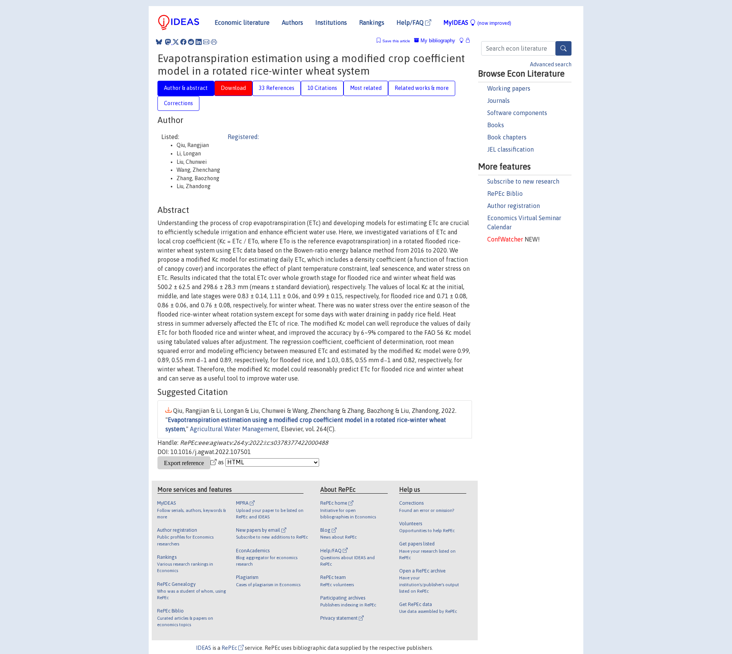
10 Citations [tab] (322, 88)
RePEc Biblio (505, 193)
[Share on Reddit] (191, 41)
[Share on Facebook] (183, 41)
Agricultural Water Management (234, 428)
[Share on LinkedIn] (199, 41)
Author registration (513, 205)
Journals (498, 100)
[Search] (563, 48)
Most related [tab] (366, 88)
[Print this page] (214, 41)
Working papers (508, 88)
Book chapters (507, 137)
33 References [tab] (276, 88)
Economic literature (242, 22)
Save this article (396, 41)
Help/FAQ (410, 22)
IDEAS (203, 648)
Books (495, 125)
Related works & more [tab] (422, 88)
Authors (292, 22)
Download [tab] (233, 88)
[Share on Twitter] (176, 41)
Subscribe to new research (523, 181)
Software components (517, 112)
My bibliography (437, 40)
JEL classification (510, 149)
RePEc (230, 648)
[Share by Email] (206, 41)
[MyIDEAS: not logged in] (463, 40)
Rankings (371, 22)
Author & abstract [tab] (186, 88)
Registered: (243, 136)
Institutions (331, 22)
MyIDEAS (477, 22)
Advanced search (550, 64)
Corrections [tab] (178, 103)
